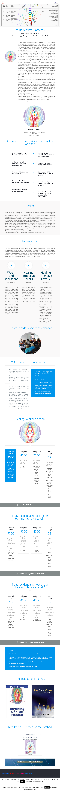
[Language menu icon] (56, 2)
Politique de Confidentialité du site (34, 781)
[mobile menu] (50, 2)
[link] (17, 701)
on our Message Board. (31, 666)
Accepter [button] (22, 781)
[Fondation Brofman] (2, 2)
